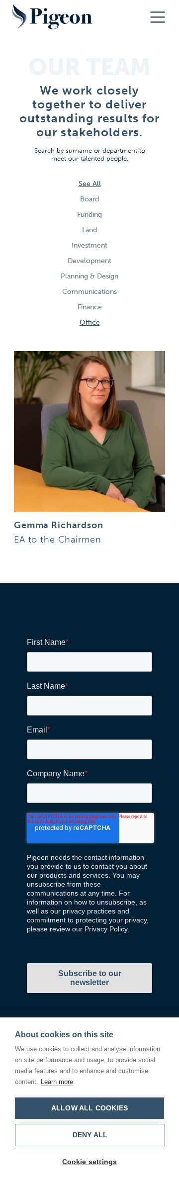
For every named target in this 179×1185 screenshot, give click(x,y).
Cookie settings (89, 1162)
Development (89, 261)
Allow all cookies (89, 1108)
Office (90, 322)
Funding (89, 214)
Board (89, 199)
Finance (90, 307)
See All (90, 184)
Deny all (90, 1135)
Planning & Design (89, 276)
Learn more (57, 1082)
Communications (89, 291)
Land (89, 230)
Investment (89, 245)
